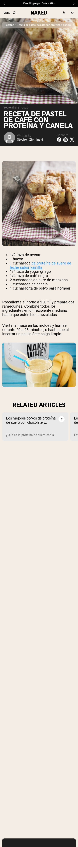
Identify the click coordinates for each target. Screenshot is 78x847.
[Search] (14, 13)
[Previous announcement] (4, 3)
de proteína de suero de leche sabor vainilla (40, 265)
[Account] (64, 13)
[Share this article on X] (72, 139)
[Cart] (72, 13)
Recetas (9, 24)
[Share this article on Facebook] (59, 139)
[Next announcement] (73, 3)
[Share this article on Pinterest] (65, 139)
